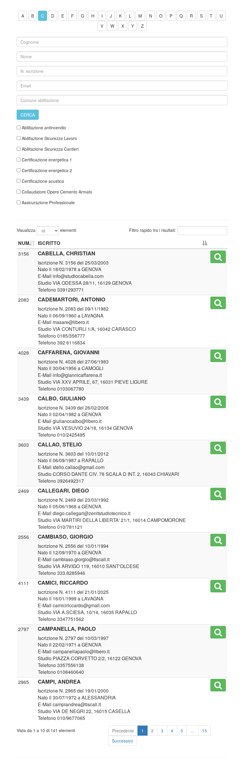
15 (204, 731)
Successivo (122, 741)
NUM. (24, 243)
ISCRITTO (49, 243)
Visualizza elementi (46, 230)
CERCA (28, 115)
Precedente (123, 731)
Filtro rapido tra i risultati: (152, 230)
